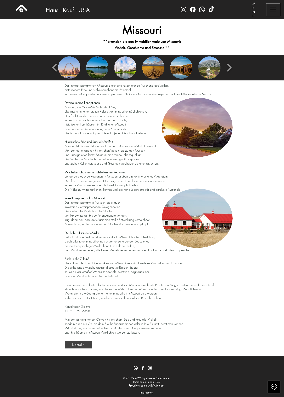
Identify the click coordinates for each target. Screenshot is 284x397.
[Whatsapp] (202, 9)
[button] (69, 67)
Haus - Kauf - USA (68, 10)
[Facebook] (192, 9)
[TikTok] (211, 9)
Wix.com (158, 385)
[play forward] (229, 67)
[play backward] (54, 67)
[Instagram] (183, 9)
